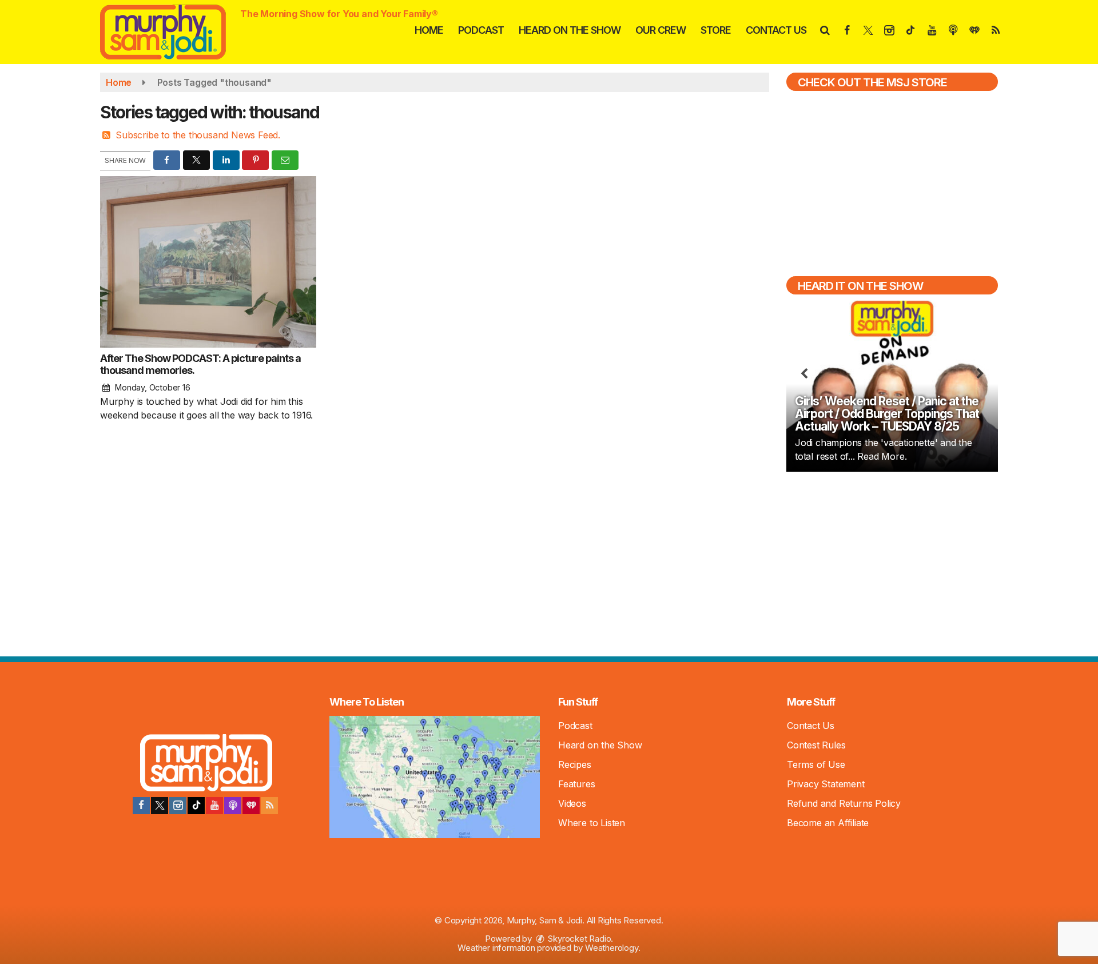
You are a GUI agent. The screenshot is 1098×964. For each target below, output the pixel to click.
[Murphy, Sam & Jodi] (171, 31)
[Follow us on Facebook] (141, 805)
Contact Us (776, 30)
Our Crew (660, 30)
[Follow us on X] (159, 805)
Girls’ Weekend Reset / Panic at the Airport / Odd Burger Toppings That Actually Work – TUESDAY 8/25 (887, 413)
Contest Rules (816, 745)
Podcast (481, 30)
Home (429, 30)
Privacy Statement (826, 784)
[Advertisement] (892, 562)
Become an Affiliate (828, 822)
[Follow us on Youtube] (214, 805)
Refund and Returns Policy (844, 803)
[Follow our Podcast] (232, 805)
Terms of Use (816, 764)
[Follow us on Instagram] (177, 805)
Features (576, 784)
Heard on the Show (569, 30)
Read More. (881, 456)
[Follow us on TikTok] (196, 805)
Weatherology (611, 947)
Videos (572, 803)
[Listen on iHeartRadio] (251, 805)
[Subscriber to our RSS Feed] (269, 805)
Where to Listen (591, 822)
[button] (824, 30)
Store (716, 30)
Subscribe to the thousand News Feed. (198, 135)
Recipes (574, 764)
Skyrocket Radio (578, 938)
